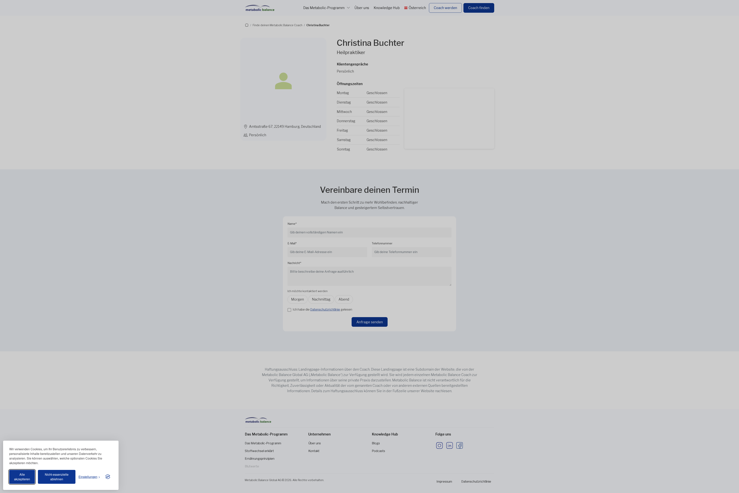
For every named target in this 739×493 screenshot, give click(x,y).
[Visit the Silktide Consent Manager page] (107, 476)
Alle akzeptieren (22, 476)
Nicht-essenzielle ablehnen (57, 476)
